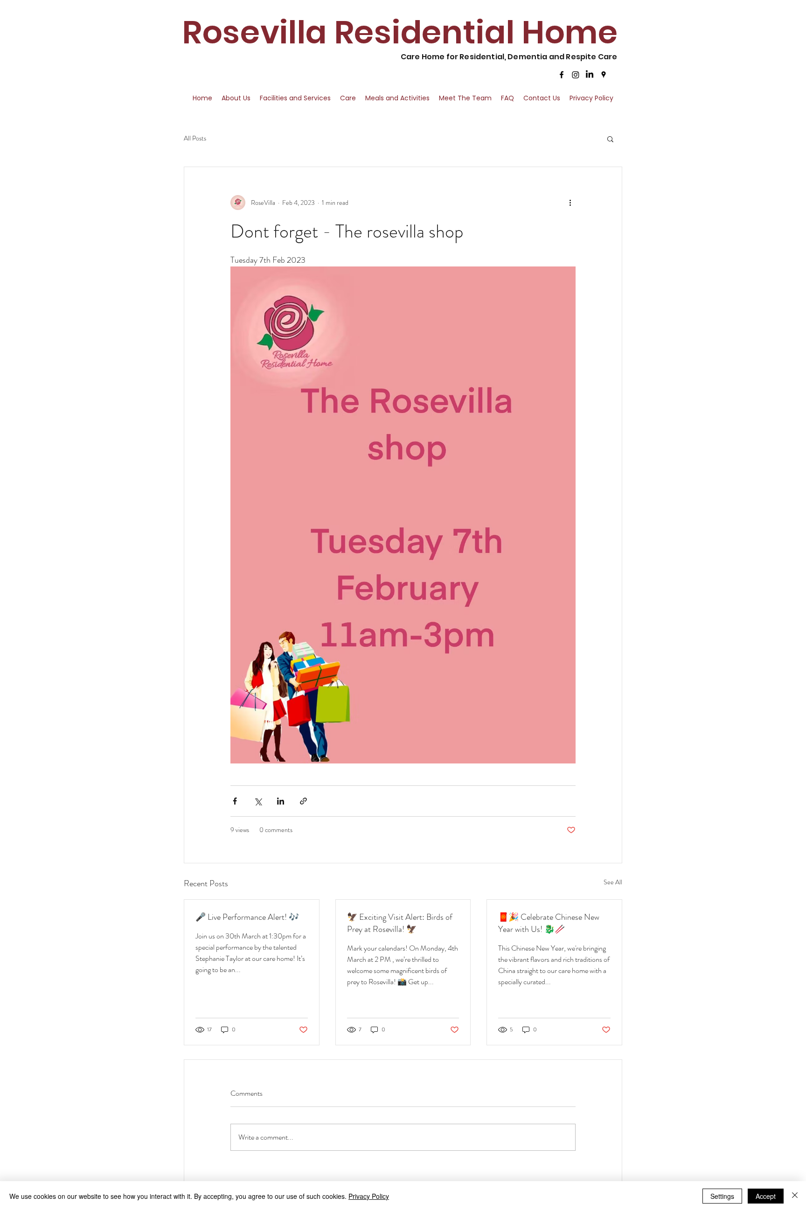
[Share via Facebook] (234, 801)
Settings (722, 1196)
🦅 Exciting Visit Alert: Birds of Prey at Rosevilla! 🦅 (399, 923)
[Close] (794, 1196)
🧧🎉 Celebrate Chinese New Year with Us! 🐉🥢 (548, 923)
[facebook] (561, 74)
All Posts (195, 138)
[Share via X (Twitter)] (257, 801)
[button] (610, 138)
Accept (766, 1196)
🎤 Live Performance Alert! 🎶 (247, 917)
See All (613, 882)
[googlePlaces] (603, 74)
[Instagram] (575, 74)
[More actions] (570, 202)
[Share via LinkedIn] (280, 801)
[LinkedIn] (589, 74)
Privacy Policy (368, 1196)
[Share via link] (303, 801)
